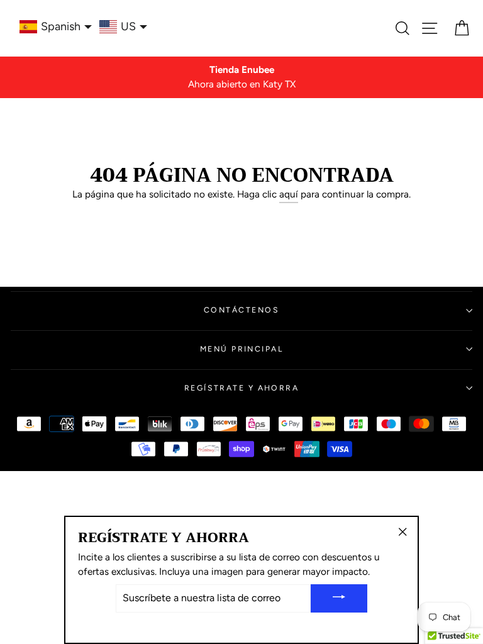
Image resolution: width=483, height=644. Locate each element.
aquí (288, 194)
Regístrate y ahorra (241, 387)
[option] (241, 77)
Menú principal (241, 348)
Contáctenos (241, 309)
